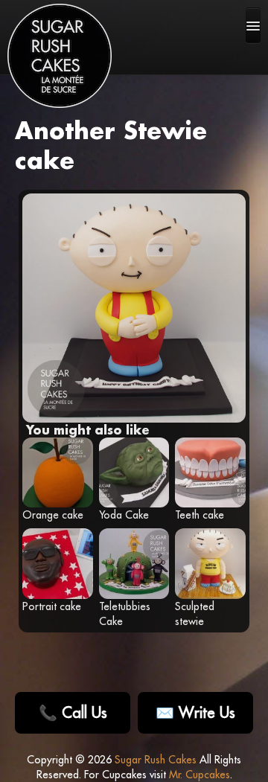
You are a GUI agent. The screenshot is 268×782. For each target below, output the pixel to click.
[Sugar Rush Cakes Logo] (59, 56)
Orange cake (52, 515)
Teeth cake (199, 515)
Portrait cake (51, 606)
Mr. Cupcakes (199, 774)
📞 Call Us (73, 712)
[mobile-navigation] (253, 25)
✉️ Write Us (195, 712)
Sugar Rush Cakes (156, 759)
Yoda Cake (124, 515)
